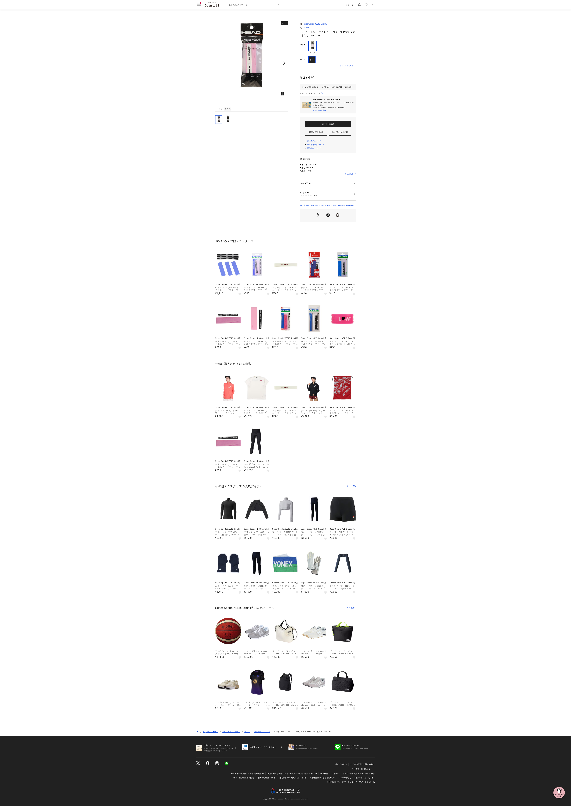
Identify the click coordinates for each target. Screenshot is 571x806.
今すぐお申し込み (319, 110)
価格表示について (314, 141)
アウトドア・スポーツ (231, 732)
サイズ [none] (302, 60)
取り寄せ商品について (315, 145)
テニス (247, 732)
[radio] (312, 47)
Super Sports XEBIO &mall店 (315, 24)
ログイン (349, 5)
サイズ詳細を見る (346, 65)
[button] (251, 63)
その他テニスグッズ (262, 732)
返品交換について (314, 148)
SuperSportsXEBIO (210, 732)
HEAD (306, 28)
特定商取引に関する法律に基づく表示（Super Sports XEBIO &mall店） (327, 205)
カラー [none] (302, 45)
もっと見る (349, 174)
